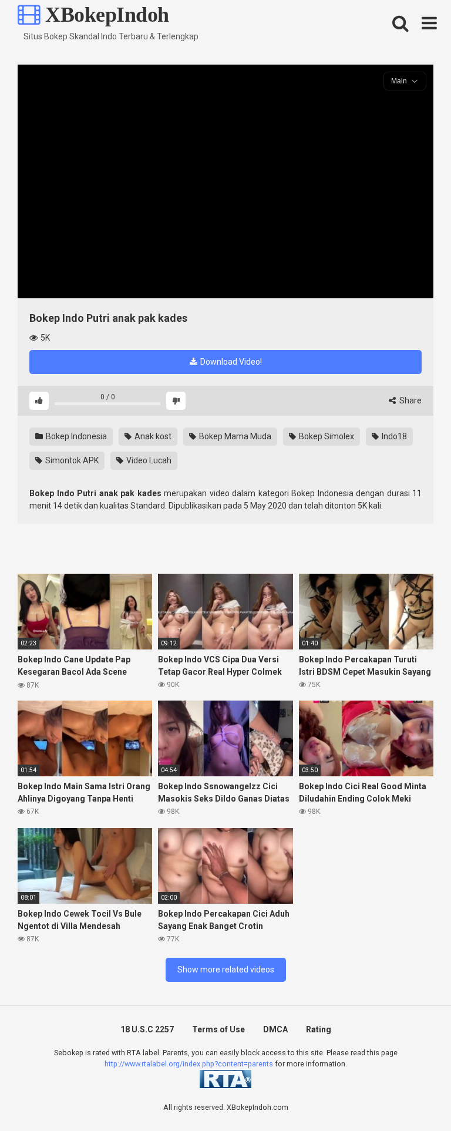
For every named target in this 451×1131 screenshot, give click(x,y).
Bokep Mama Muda (234, 436)
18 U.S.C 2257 (147, 1029)
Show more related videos (225, 969)
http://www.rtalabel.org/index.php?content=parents (189, 1063)
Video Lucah (147, 460)
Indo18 (393, 436)
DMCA (275, 1029)
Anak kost (152, 436)
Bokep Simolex (325, 436)
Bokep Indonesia (75, 436)
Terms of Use (218, 1029)
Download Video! (230, 361)
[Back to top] (412, 1095)
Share (410, 400)
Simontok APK (71, 460)
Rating (318, 1029)
